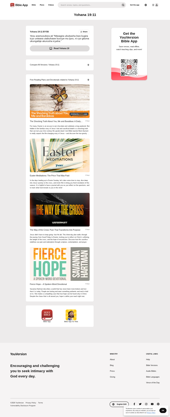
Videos (51, 5)
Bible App (47, 321)
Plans (42, 5)
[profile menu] (155, 4)
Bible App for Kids (71, 321)
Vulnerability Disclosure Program (22, 406)
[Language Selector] (145, 4)
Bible (34, 5)
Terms (40, 403)
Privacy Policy (31, 403)
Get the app (134, 5)
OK (163, 410)
